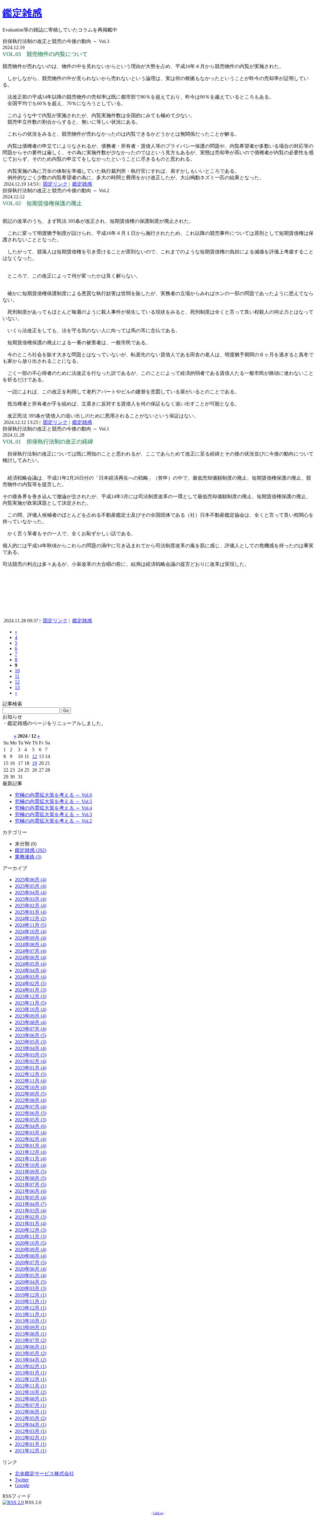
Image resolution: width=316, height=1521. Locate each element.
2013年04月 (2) (30, 1359)
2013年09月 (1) (30, 1327)
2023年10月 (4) (30, 1009)
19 (34, 763)
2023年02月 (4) (30, 1061)
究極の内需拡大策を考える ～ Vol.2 (53, 821)
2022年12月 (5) (30, 1074)
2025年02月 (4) (30, 905)
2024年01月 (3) (30, 990)
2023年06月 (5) (30, 1035)
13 (17, 687)
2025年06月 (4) (30, 879)
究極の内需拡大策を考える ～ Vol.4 (53, 808)
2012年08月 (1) (30, 1398)
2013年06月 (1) (30, 1346)
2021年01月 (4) (30, 1223)
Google (22, 1485)
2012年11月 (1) (30, 1385)
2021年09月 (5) (30, 1171)
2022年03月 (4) (30, 1132)
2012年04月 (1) (30, 1424)
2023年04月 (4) (30, 1048)
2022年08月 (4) (30, 1100)
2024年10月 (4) (30, 931)
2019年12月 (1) (30, 1295)
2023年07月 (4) (30, 1029)
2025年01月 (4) (30, 912)
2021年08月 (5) (30, 1178)
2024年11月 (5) (30, 925)
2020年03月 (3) (30, 1288)
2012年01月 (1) (30, 1444)
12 (17, 681)
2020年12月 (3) (30, 1230)
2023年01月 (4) (30, 1067)
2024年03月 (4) (30, 977)
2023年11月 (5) (30, 1003)
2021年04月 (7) (30, 1204)
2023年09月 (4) (30, 1016)
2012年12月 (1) (30, 1379)
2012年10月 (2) (30, 1392)
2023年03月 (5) (30, 1054)
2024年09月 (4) (30, 938)
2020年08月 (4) (30, 1256)
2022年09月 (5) (30, 1093)
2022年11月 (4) (30, 1080)
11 (17, 676)
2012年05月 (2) (30, 1418)
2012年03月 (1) (30, 1431)
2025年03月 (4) (30, 899)
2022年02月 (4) (30, 1139)
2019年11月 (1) (30, 1301)
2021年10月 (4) (30, 1165)
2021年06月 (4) (30, 1191)
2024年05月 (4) (30, 964)
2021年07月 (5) (30, 1184)
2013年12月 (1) (30, 1308)
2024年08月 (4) (30, 944)
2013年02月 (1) (30, 1366)
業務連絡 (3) (28, 856)
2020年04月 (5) (30, 1282)
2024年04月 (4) (30, 970)
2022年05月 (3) (30, 1119)
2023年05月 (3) (30, 1041)
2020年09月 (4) (30, 1249)
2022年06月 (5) (30, 1113)
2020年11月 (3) (30, 1236)
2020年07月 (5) (30, 1262)
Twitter (22, 1479)
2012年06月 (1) (30, 1411)
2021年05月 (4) (30, 1197)
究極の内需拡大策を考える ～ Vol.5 (53, 801)
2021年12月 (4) (30, 1152)
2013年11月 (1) (30, 1314)
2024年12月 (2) (30, 918)
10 (17, 670)
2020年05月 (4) (30, 1275)
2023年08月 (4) (30, 1022)
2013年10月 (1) (30, 1321)
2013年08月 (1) (30, 1334)
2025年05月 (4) (30, 886)
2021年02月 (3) (30, 1217)
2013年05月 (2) (30, 1353)
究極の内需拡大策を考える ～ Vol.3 (53, 814)
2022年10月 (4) (30, 1087)
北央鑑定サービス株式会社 (44, 1473)
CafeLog (158, 1513)
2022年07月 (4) (30, 1106)
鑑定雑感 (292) (30, 850)
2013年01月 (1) (30, 1372)
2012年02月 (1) (30, 1437)
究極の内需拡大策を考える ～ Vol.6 (53, 795)
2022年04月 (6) (30, 1126)
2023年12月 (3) (30, 996)
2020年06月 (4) (30, 1269)
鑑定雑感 (22, 13)
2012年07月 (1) (30, 1405)
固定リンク (55, 184)
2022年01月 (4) (30, 1145)
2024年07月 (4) (30, 951)
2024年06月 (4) (30, 957)
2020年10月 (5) (30, 1243)
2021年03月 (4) (30, 1210)
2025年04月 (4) (30, 892)
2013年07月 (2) (30, 1340)
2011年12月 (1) (30, 1450)
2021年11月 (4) (30, 1158)
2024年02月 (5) (30, 983)
